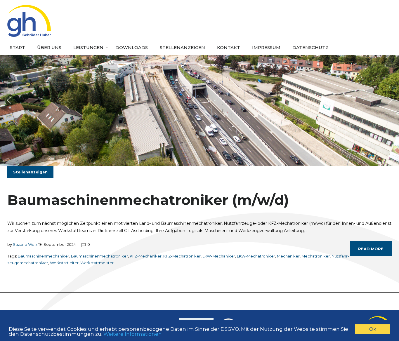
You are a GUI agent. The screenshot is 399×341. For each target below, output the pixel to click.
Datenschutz (310, 47)
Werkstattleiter (64, 262)
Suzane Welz (25, 244)
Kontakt (228, 47)
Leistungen (88, 47)
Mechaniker (288, 256)
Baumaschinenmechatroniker (99, 256)
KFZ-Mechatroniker (182, 256)
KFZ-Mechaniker (146, 256)
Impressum (266, 47)
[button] (9, 100)
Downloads (131, 47)
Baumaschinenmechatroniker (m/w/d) (148, 200)
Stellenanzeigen (182, 47)
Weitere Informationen (132, 334)
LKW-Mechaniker (218, 256)
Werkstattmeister (97, 262)
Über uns (49, 47)
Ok (372, 329)
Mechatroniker (315, 256)
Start (17, 47)
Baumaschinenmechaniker (43, 256)
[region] (199, 100)
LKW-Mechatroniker (256, 256)
